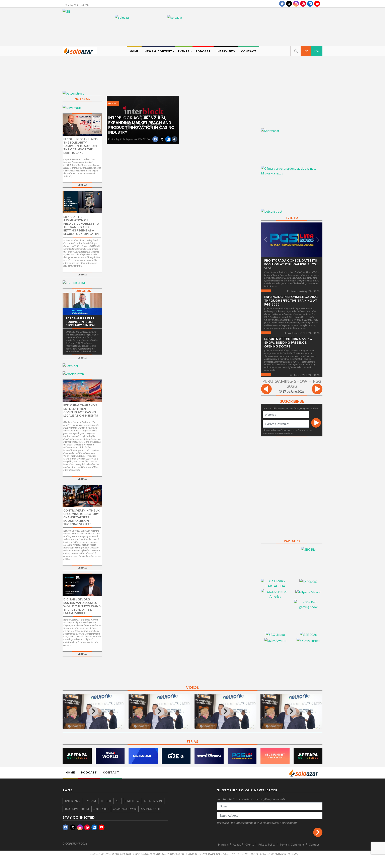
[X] (289, 4)
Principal (223, 844)
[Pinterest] (303, 4)
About (237, 844)
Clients (249, 844)
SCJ (118, 801)
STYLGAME (90, 801)
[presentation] (266, 389)
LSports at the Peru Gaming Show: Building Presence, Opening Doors (288, 342)
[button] (296, 51)
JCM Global (132, 801)
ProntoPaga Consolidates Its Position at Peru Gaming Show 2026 (290, 264)
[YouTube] (317, 4)
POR (316, 51)
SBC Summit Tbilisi (76, 808)
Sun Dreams (72, 801)
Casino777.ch (150, 808)
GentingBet (101, 808)
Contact (314, 844)
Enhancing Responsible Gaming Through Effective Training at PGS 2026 (291, 300)
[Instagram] (296, 4)
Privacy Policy (266, 844)
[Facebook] (282, 4)
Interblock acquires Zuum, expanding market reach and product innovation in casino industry (141, 125)
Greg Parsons (153, 801)
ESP (306, 51)
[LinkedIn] (310, 4)
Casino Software (125, 808)
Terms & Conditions (292, 844)
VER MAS (82, 185)
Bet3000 (106, 801)
